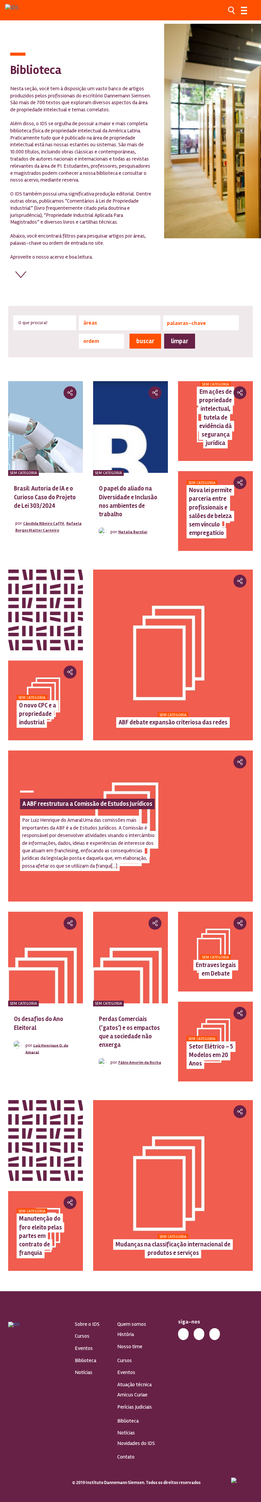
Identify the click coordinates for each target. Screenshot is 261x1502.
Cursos (82, 1336)
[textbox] (120, 323)
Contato (126, 1456)
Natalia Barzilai (132, 532)
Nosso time (129, 1346)
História (125, 1334)
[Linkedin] (199, 1333)
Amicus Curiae (132, 1394)
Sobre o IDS (87, 1324)
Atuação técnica (134, 1384)
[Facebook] (183, 1333)
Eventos (84, 1348)
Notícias (83, 1372)
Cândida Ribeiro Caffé (43, 523)
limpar (179, 341)
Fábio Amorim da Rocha (139, 1062)
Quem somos (131, 1324)
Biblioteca (85, 1360)
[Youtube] (214, 1333)
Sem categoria (23, 473)
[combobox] (120, 323)
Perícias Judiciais (134, 1407)
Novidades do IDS (136, 1443)
